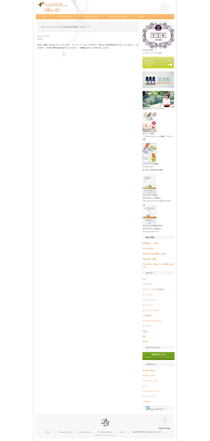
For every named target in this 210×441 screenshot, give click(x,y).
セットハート (148, 294)
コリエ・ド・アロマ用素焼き (153, 289)
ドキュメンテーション (151, 391)
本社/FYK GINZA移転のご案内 (154, 254)
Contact (140, 17)
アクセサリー (148, 284)
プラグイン (147, 401)
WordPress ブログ (149, 375)
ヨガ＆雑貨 (147, 315)
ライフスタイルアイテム (152, 321)
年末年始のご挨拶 (149, 259)
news (144, 279)
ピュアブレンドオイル (151, 310)
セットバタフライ (149, 300)
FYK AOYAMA (148, 248)
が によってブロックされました (158, 355)
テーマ (145, 386)
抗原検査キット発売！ (151, 243)
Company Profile (91, 17)
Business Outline (66, 17)
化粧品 (145, 331)
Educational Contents (117, 17)
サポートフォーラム (150, 381)
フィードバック (148, 396)
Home (44, 17)
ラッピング (147, 326)
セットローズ (148, 305)
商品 (144, 336)
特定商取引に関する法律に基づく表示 (147, 432)
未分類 (39, 39)
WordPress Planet (149, 370)
